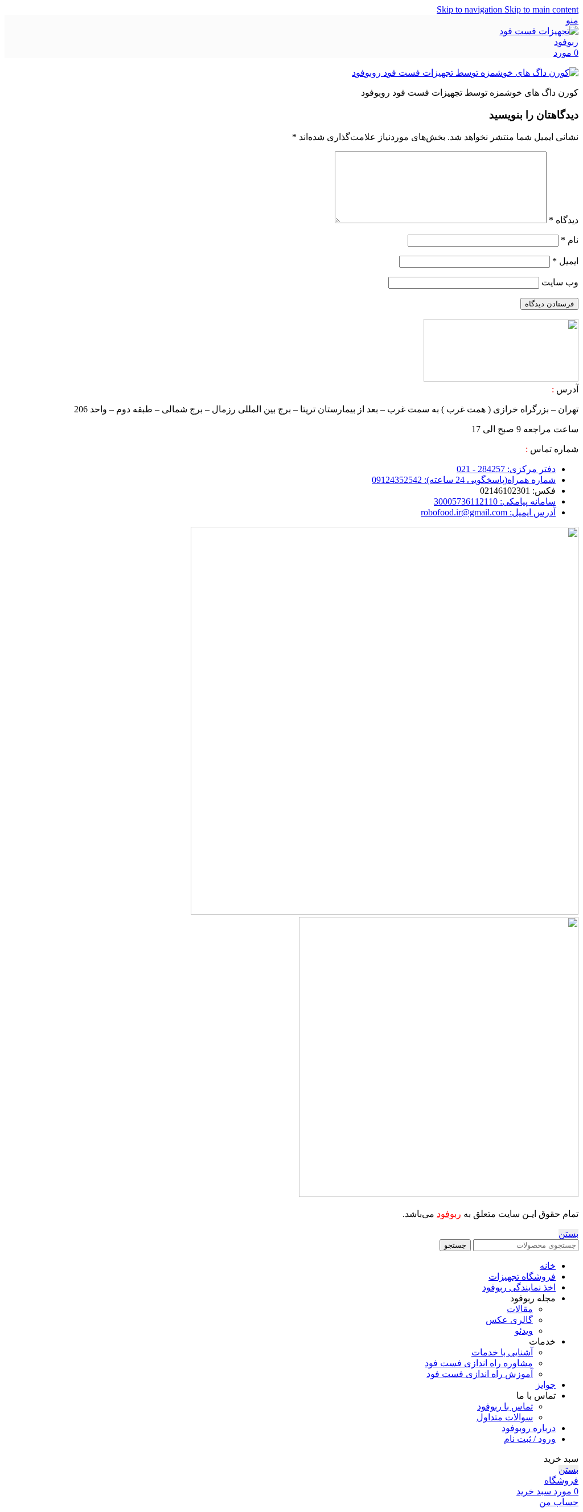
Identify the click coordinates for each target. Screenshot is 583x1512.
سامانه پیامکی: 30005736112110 (495, 501)
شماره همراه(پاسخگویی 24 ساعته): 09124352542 (464, 480)
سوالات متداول (505, 1417)
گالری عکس (509, 1320)
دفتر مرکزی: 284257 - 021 (506, 469)
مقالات (520, 1309)
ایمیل (565, 261)
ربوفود (449, 1214)
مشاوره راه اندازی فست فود (479, 1363)
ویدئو (524, 1330)
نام (569, 240)
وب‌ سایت (559, 282)
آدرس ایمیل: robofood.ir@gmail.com (488, 512)
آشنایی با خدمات (502, 1352)
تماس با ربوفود (505, 1406)
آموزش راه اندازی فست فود (479, 1374)
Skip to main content (541, 9)
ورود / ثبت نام (530, 1439)
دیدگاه (563, 220)
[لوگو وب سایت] (538, 42)
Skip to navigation (470, 9)
